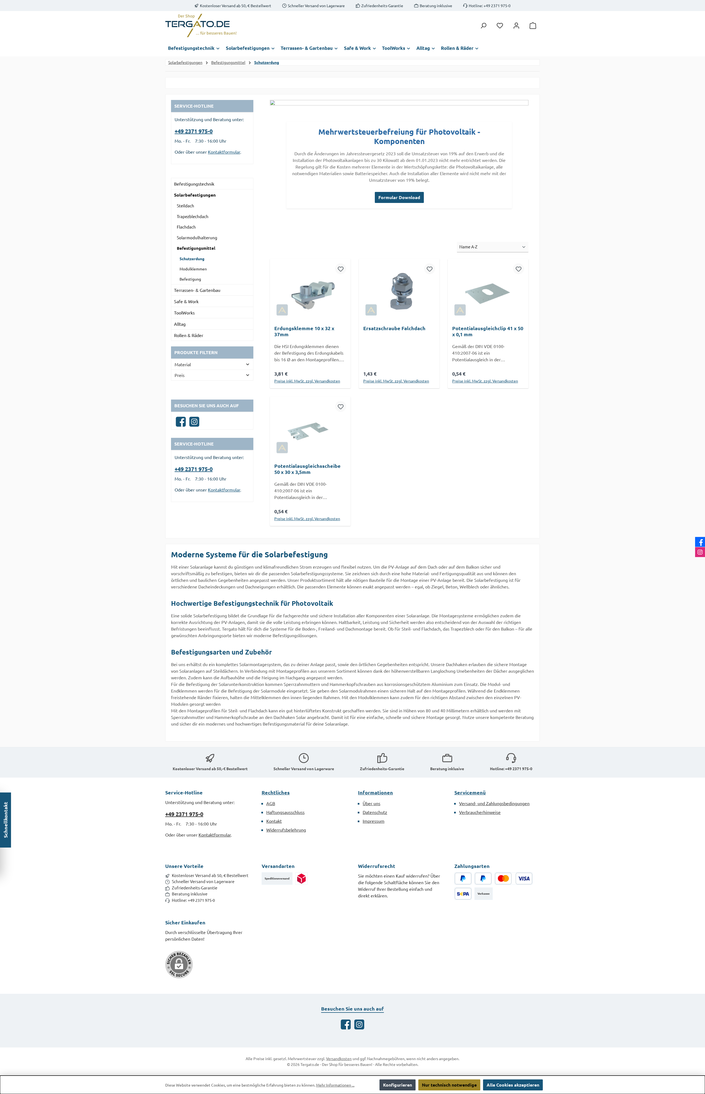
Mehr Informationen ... (335, 1084)
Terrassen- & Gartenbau (197, 290)
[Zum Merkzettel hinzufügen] (340, 268)
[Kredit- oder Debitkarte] (514, 878)
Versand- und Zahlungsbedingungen (494, 803)
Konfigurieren (397, 1085)
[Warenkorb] (533, 25)
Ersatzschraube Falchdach (394, 328)
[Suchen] (483, 25)
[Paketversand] (301, 878)
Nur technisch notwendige (449, 1085)
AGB (270, 803)
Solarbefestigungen (195, 195)
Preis (180, 375)
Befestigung (190, 278)
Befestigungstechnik (194, 183)
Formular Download (399, 197)
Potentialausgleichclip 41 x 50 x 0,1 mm (487, 331)
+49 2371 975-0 (194, 131)
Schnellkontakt (5, 820)
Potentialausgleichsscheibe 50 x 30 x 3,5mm (307, 469)
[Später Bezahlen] (483, 878)
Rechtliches (276, 792)
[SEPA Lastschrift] (463, 893)
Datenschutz (375, 812)
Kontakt (274, 821)
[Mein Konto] (516, 25)
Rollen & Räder (188, 335)
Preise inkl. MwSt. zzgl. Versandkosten (307, 380)
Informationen (375, 792)
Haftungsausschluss (285, 812)
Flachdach (186, 226)
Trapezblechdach (192, 216)
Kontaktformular (224, 151)
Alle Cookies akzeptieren (513, 1085)
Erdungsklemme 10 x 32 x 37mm (304, 331)
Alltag (180, 324)
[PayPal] (463, 878)
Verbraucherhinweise (480, 812)
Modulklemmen (193, 268)
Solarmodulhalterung (197, 237)
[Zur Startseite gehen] (201, 25)
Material (183, 364)
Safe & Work (186, 301)
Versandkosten (339, 1058)
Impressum (373, 821)
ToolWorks (184, 312)
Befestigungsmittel (196, 248)
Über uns (371, 803)
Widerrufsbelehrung (286, 829)
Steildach (185, 205)
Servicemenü (470, 792)
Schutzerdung (192, 258)
